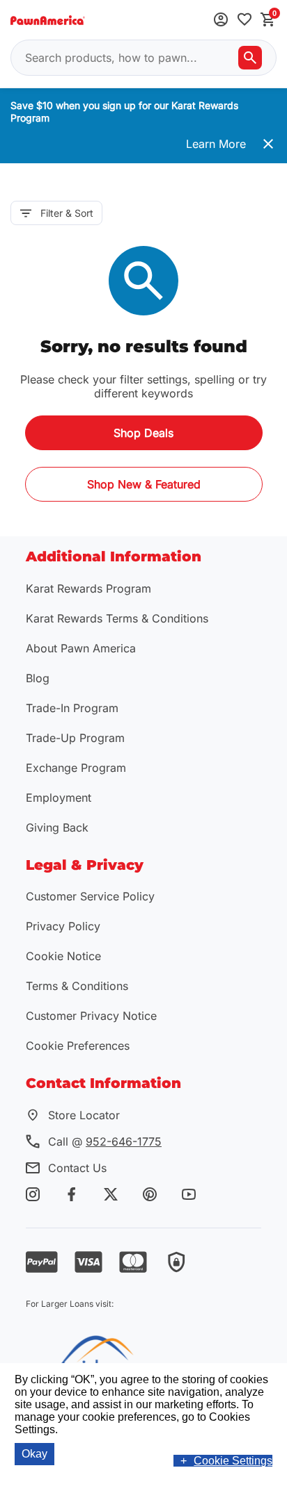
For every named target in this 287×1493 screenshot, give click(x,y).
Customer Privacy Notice (91, 1016)
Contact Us (77, 1168)
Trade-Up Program (75, 738)
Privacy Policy (63, 926)
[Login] (220, 20)
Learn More (216, 144)
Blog (37, 678)
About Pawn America (81, 648)
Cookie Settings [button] (233, 1461)
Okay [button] (34, 1454)
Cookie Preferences (78, 1046)
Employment (58, 798)
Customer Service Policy (90, 896)
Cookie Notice (63, 956)
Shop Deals (143, 433)
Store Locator (84, 1115)
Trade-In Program (72, 708)
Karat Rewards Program (88, 588)
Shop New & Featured (144, 484)
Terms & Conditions (77, 986)
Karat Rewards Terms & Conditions (117, 618)
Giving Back (57, 827)
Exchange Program (76, 768)
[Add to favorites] (244, 20)
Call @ (105, 1141)
